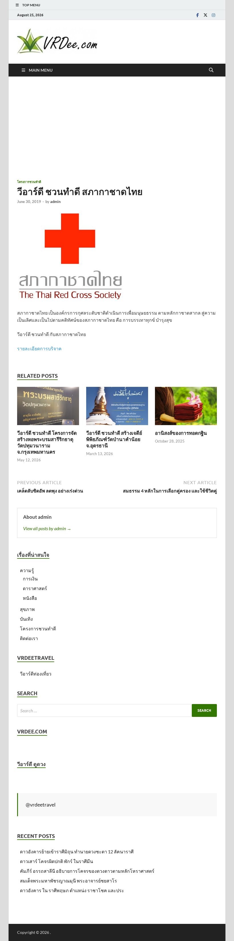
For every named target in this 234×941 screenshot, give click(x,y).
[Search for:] (117, 710)
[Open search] (211, 70)
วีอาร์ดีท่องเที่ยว (35, 673)
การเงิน (30, 578)
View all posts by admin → (47, 528)
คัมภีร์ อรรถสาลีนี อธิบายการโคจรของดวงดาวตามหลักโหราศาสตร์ (87, 871)
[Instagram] (213, 15)
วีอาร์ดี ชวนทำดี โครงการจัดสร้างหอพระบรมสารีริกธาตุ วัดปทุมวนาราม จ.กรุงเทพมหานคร (47, 442)
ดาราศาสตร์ (35, 588)
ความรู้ (27, 570)
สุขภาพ (27, 609)
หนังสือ (30, 598)
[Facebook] (197, 15)
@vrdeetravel (41, 804)
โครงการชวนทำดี (29, 182)
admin (55, 201)
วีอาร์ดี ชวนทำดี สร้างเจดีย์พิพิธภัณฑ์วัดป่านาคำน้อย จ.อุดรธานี (114, 439)
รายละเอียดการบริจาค (39, 348)
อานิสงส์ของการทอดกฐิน (181, 433)
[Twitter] (205, 15)
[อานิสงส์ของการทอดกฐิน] (186, 407)
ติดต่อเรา (29, 638)
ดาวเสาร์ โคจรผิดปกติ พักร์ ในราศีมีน (56, 861)
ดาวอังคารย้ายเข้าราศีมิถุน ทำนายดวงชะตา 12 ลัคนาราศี (77, 851)
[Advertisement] (117, 128)
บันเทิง (26, 619)
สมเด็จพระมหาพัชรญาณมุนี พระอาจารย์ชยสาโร (68, 880)
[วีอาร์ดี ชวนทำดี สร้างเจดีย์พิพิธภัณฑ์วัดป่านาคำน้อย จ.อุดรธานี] (117, 407)
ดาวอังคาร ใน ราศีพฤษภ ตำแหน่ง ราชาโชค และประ (72, 890)
